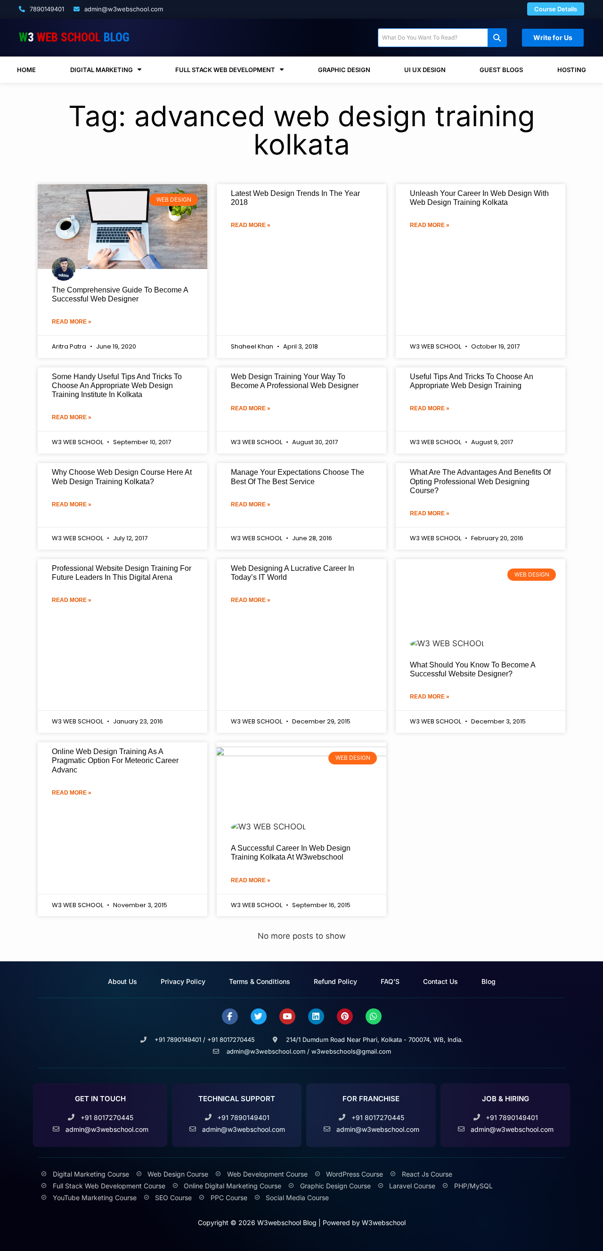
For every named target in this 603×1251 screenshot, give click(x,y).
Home (26, 69)
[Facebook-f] (230, 1016)
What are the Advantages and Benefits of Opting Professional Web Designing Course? (480, 481)
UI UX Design (425, 69)
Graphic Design (344, 69)
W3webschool (384, 1223)
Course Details (555, 9)
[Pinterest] (345, 1016)
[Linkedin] (316, 1016)
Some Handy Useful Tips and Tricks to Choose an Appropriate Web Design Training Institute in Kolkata (117, 385)
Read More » (71, 321)
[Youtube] (287, 1016)
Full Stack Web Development (225, 69)
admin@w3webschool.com (122, 9)
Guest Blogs (501, 69)
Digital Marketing (101, 69)
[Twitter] (259, 1016)
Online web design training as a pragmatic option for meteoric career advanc (115, 760)
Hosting (571, 69)
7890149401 (46, 9)
